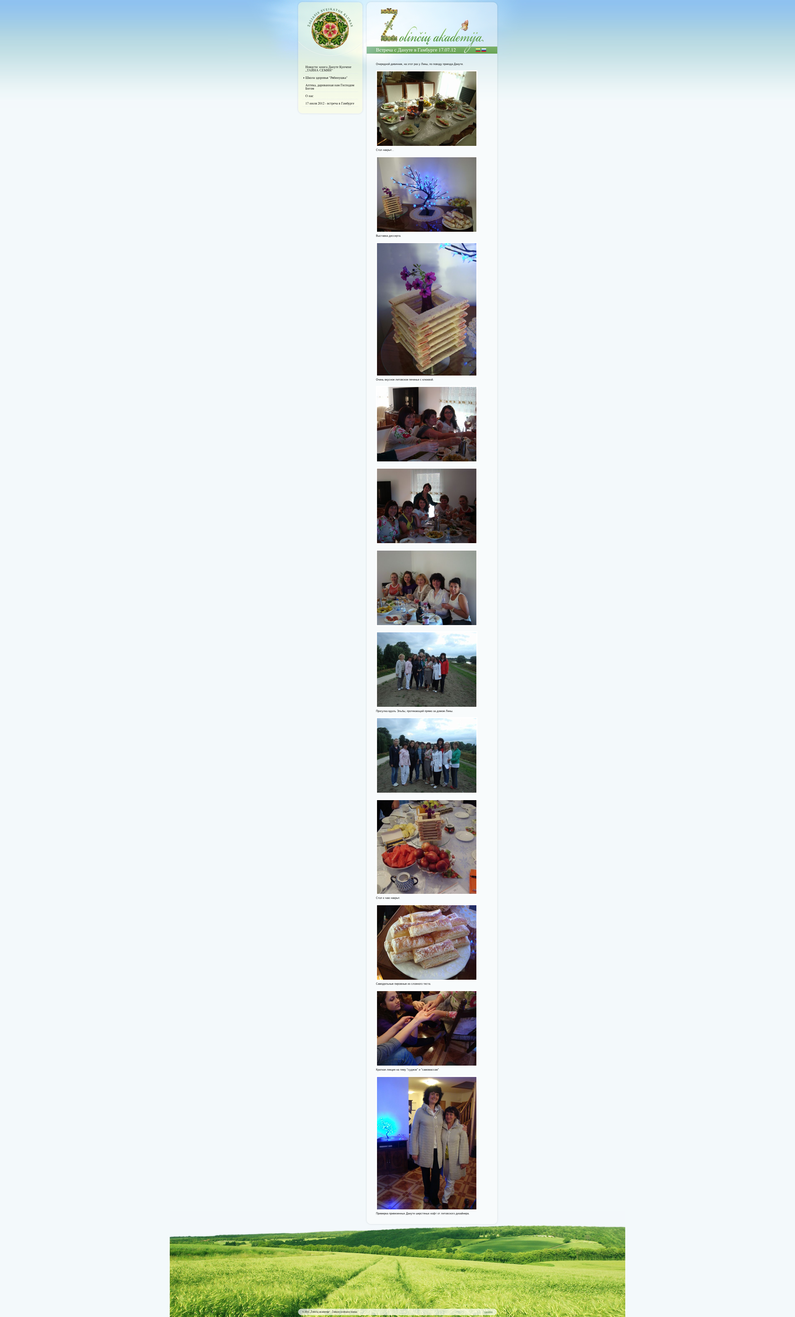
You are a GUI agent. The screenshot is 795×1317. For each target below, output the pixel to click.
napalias (488, 1312)
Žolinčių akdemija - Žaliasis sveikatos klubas (330, 28)
